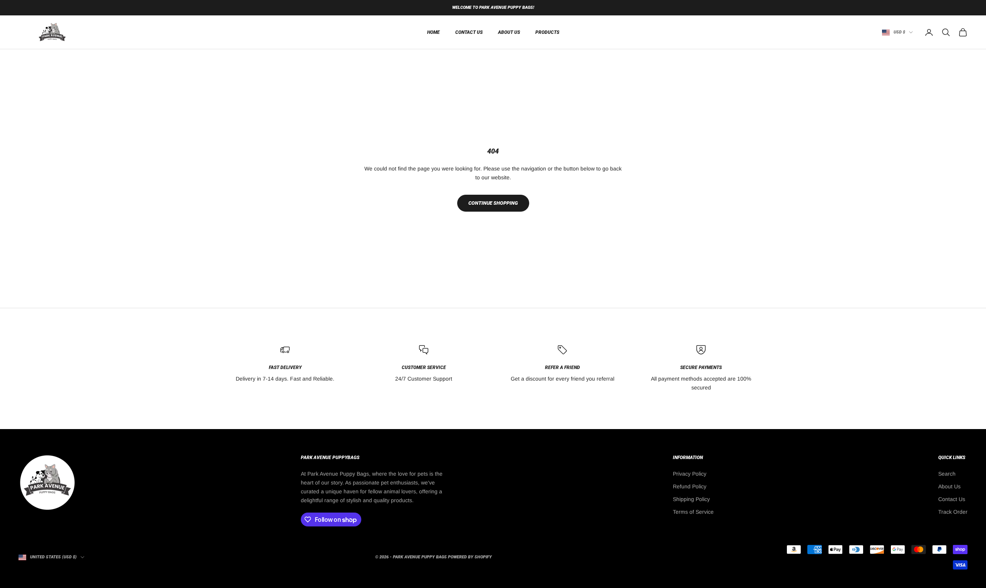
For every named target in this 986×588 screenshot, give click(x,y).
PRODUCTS (547, 32)
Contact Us (951, 499)
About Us (949, 486)
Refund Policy (689, 486)
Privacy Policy (689, 474)
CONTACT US (469, 32)
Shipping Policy (691, 499)
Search (947, 474)
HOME (433, 32)
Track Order (953, 512)
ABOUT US (509, 32)
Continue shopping (493, 203)
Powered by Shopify (470, 557)
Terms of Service (693, 512)
